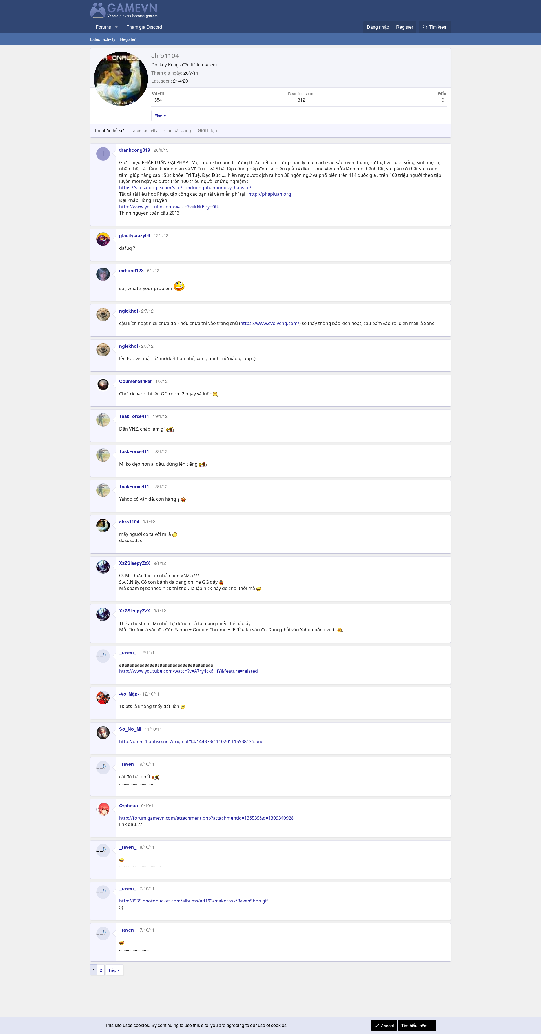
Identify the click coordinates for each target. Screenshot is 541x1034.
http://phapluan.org (270, 194)
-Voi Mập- (129, 693)
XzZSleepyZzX (134, 563)
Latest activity (103, 39)
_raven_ (127, 652)
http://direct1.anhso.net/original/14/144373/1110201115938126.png (191, 741)
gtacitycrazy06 (134, 235)
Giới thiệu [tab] (207, 130)
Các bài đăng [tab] (177, 130)
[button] (116, 27)
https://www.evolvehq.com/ (269, 323)
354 (158, 99)
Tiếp (112, 970)
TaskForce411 (134, 416)
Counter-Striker (135, 381)
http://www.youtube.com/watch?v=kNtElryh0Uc (170, 207)
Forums (103, 27)
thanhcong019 (134, 150)
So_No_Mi (130, 729)
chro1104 (129, 521)
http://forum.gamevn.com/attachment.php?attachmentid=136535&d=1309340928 (206, 818)
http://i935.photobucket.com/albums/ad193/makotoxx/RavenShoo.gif (193, 901)
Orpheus (128, 805)
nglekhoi (128, 310)
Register (128, 39)
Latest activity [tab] (144, 130)
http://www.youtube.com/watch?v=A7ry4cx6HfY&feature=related (188, 671)
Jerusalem (206, 64)
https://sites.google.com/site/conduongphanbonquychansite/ (185, 187)
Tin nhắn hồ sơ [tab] (109, 130)
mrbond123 (131, 270)
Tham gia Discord (144, 27)
